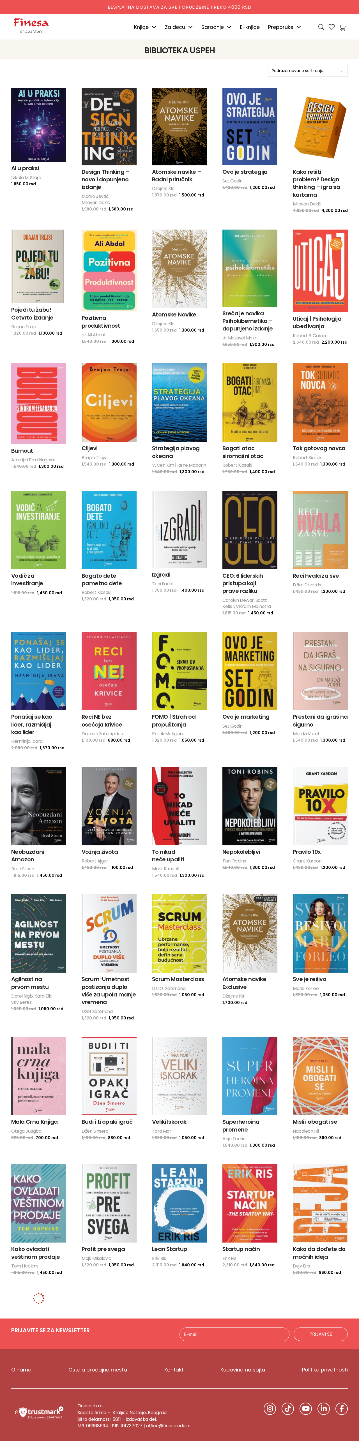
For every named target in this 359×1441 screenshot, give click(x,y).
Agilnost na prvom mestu (30, 983)
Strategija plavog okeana (176, 452)
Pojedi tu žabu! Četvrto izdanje (32, 313)
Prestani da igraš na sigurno (320, 720)
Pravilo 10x (307, 852)
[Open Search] (321, 27)
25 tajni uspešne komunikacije (315, 1357)
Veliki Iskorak (169, 1122)
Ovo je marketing (245, 717)
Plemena (164, 1305)
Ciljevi (90, 448)
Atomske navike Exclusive (244, 983)
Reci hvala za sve (316, 576)
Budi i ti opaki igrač (107, 1122)
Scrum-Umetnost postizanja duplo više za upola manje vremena (109, 990)
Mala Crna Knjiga (34, 1122)
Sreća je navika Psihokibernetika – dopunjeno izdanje (247, 321)
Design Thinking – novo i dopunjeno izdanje (106, 179)
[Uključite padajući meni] (154, 26)
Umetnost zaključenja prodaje (249, 1357)
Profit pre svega (103, 1249)
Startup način (241, 1249)
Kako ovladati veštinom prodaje (35, 1252)
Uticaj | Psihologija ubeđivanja (317, 322)
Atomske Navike (174, 314)
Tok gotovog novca (319, 448)
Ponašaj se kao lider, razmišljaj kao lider (31, 724)
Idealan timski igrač (249, 1417)
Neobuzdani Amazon (27, 855)
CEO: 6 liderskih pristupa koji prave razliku (242, 583)
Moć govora (98, 1353)
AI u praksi (25, 168)
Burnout (22, 451)
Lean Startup (169, 1249)
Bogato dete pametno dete (102, 579)
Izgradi (161, 575)
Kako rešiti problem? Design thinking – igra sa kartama (316, 183)
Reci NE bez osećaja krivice (102, 720)
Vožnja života (100, 852)
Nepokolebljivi (241, 852)
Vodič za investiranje (27, 579)
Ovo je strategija (245, 172)
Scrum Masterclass (178, 979)
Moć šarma (167, 1353)
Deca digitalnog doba (314, 1421)
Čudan (91, 1417)
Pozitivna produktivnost (101, 321)
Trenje (19, 1305)
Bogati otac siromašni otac (242, 452)
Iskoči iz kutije (100, 1305)
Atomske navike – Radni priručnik (176, 175)
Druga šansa (310, 1305)
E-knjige (250, 27)
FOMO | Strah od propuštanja (173, 720)
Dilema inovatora (246, 1305)
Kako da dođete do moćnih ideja (319, 1252)
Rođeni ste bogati (35, 1417)
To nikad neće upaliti (168, 855)
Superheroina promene (240, 1125)
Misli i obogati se (315, 1122)
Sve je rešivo (309, 979)
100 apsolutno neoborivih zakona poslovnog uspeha (36, 1361)
